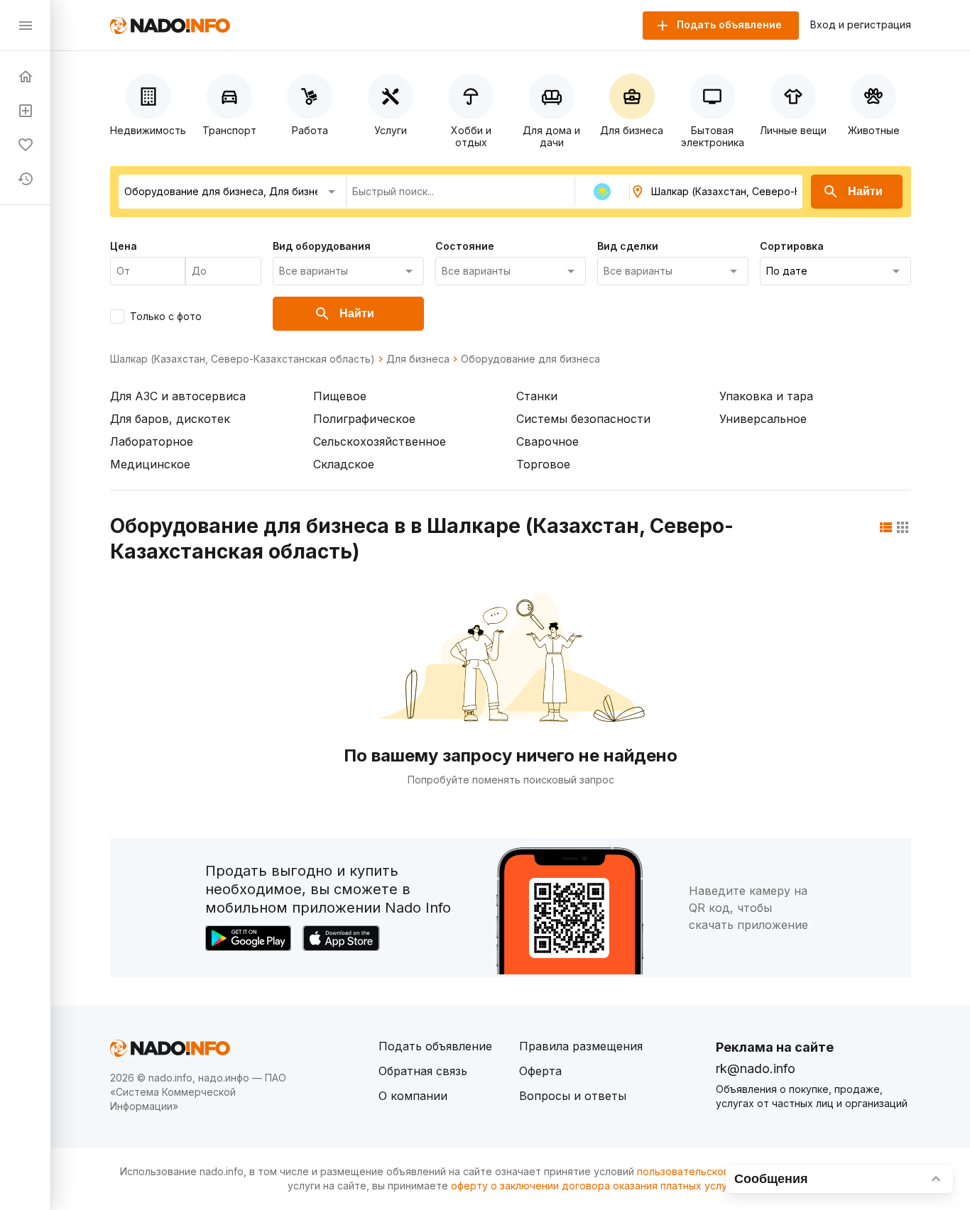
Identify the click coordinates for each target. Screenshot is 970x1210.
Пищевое (339, 396)
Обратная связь (422, 1071)
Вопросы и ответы (572, 1096)
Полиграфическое (364, 419)
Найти (865, 191)
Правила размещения (581, 1046)
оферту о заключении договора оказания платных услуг (591, 1185)
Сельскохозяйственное (379, 441)
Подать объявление (435, 1046)
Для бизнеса (417, 359)
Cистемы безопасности (583, 419)
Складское (343, 464)
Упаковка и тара (766, 396)
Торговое (543, 464)
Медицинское (150, 464)
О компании (412, 1096)
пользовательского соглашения (716, 1171)
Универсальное (763, 419)
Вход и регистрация (860, 25)
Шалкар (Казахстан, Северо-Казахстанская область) (242, 359)
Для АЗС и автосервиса (178, 396)
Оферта (540, 1071)
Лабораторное (151, 441)
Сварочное (547, 441)
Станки (536, 396)
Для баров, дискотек (170, 419)
